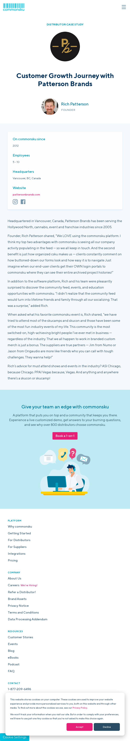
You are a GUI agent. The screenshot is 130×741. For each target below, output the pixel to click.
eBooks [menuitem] (13, 657)
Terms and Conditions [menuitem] (23, 612)
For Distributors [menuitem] (19, 540)
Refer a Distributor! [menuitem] (22, 592)
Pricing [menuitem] (13, 560)
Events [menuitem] (13, 644)
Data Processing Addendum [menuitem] (27, 619)
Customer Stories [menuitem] (20, 637)
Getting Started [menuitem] (19, 533)
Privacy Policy (80, 707)
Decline (107, 726)
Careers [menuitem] (22, 585)
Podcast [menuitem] (13, 664)
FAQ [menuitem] (11, 671)
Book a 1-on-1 (65, 436)
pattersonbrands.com (26, 194)
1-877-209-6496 (19, 689)
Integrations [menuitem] (16, 553)
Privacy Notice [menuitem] (18, 605)
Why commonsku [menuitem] (20, 526)
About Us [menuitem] (14, 578)
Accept (79, 726)
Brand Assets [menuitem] (17, 599)
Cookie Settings (14, 737)
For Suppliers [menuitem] (17, 547)
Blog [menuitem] (11, 651)
